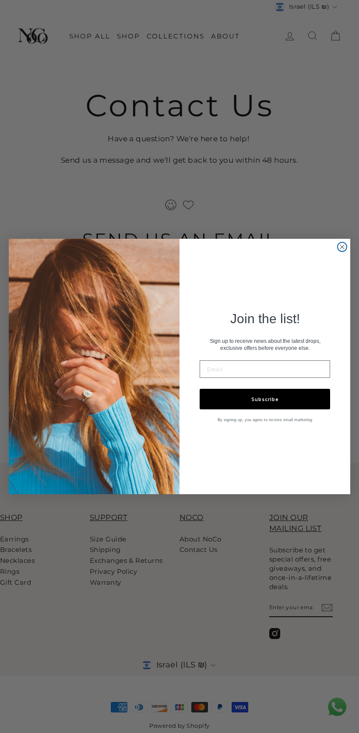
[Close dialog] (342, 246)
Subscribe (265, 399)
